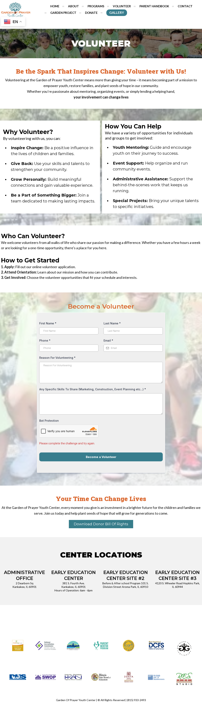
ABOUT (73, 6)
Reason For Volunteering (57, 357)
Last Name (112, 323)
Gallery (116, 12)
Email (108, 340)
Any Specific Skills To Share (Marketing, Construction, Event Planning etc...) (92, 389)
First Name (47, 323)
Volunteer (122, 6)
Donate (91, 12)
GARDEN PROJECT (63, 12)
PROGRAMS (96, 6)
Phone (44, 340)
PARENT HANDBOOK (154, 6)
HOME (54, 6)
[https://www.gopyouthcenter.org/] (16, 9)
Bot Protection (49, 420)
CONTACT (185, 6)
